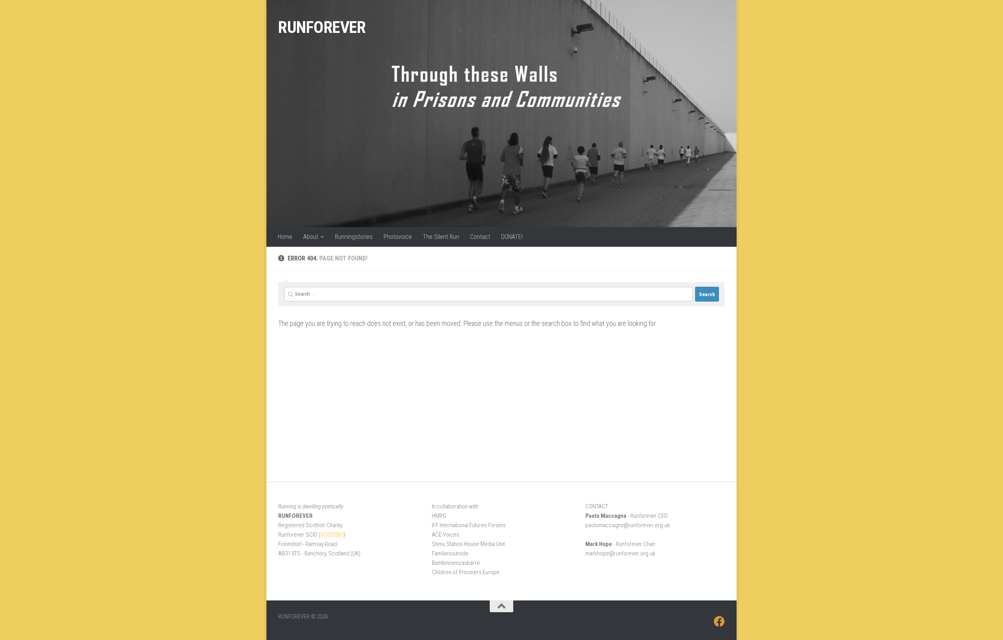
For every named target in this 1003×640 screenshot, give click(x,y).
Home (285, 236)
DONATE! (512, 236)
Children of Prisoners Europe (466, 572)
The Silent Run (441, 236)
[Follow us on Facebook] (719, 621)
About (310, 236)
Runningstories (354, 236)
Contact (480, 236)
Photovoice (398, 236)
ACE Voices (445, 534)
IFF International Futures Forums (469, 525)
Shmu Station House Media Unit (468, 544)
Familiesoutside (450, 553)
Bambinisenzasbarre (456, 562)
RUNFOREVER (322, 27)
